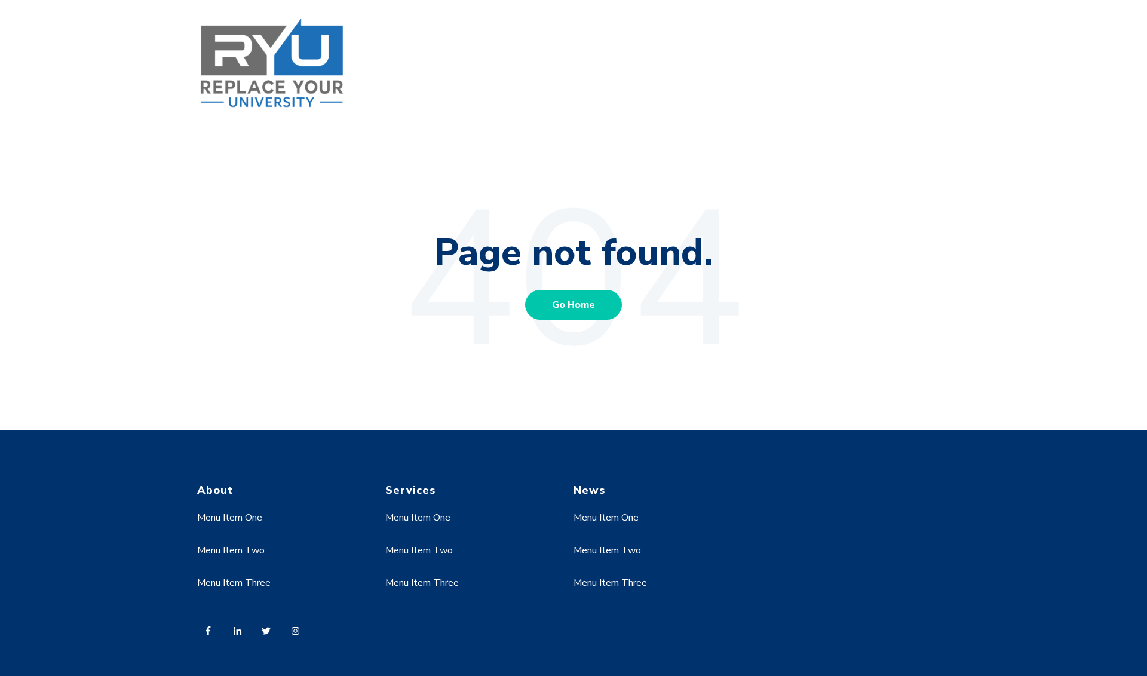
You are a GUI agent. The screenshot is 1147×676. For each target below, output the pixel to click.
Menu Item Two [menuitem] (231, 550)
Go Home (573, 304)
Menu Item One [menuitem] (229, 517)
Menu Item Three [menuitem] (234, 582)
